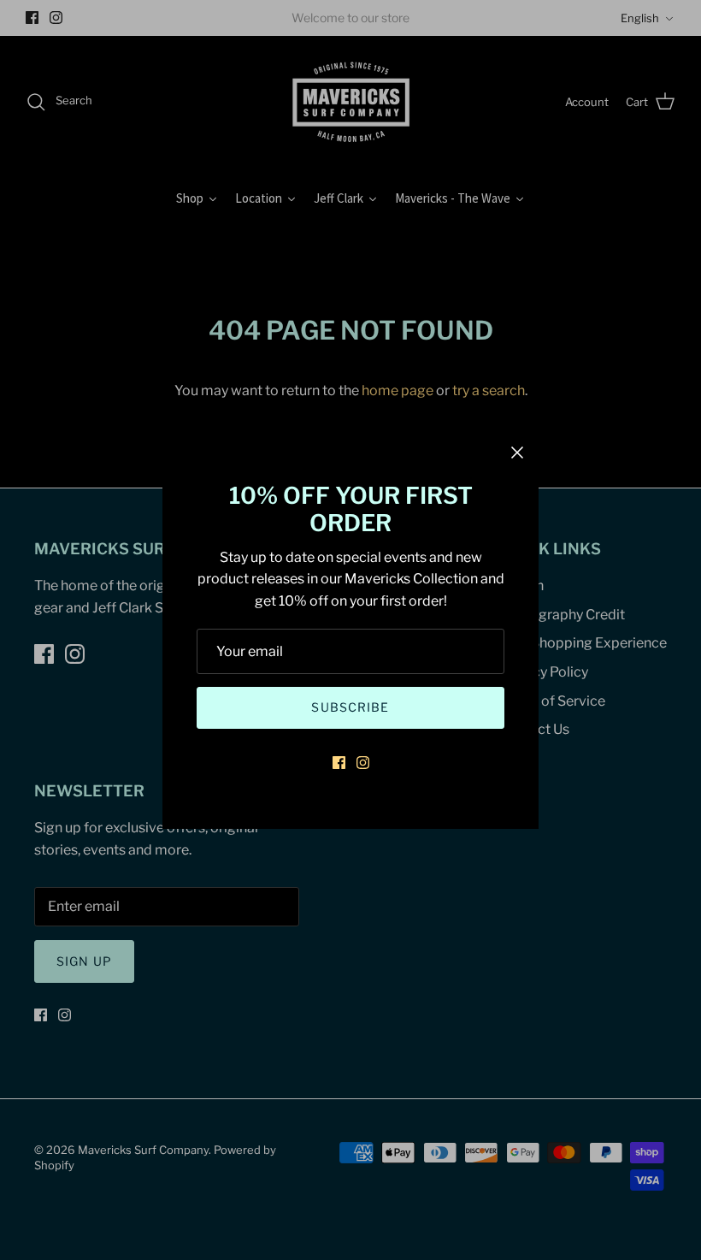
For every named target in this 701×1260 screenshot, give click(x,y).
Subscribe (350, 707)
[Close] (517, 452)
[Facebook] (339, 762)
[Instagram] (362, 762)
